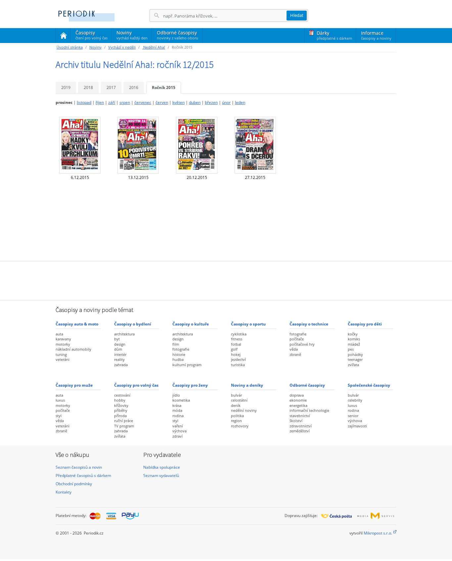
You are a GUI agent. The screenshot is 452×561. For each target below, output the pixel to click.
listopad (84, 102)
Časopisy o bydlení (132, 324)
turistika (238, 364)
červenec (142, 102)
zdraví (177, 436)
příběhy (120, 410)
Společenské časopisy (369, 385)
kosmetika (181, 400)
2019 (65, 87)
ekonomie (298, 400)
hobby (119, 400)
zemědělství (300, 430)
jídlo (176, 395)
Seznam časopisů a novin (79, 467)
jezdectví (238, 359)
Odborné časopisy (177, 34)
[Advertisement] (226, 280)
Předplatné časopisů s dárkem (83, 475)
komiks (354, 338)
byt (117, 338)
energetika (298, 405)
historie (178, 354)
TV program (124, 425)
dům (118, 349)
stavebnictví (300, 415)
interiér (120, 354)
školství (296, 420)
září (111, 102)
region (236, 420)
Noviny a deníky (247, 385)
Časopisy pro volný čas (136, 385)
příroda (120, 415)
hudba (178, 359)
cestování (122, 395)
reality (119, 359)
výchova (179, 430)
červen (162, 102)
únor (226, 102)
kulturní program (187, 364)
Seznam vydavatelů (161, 475)
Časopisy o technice (309, 324)
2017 (111, 87)
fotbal (236, 344)
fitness (236, 338)
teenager (355, 359)
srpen (124, 102)
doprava (297, 395)
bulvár (236, 395)
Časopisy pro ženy (190, 385)
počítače (297, 338)
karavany (63, 338)
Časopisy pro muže (74, 385)
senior (353, 415)
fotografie (180, 349)
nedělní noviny (244, 410)
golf (234, 349)
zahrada (121, 364)
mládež (354, 344)
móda (177, 410)
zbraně (295, 354)
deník (236, 405)
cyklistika (239, 333)
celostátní (239, 400)
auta (59, 333)
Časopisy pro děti (365, 324)
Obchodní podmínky (74, 484)
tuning (61, 354)
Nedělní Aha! (153, 47)
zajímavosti (357, 425)
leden (240, 102)
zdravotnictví (301, 425)
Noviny (132, 34)
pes (351, 349)
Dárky (334, 35)
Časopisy (91, 36)
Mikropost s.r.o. (378, 533)
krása (176, 405)
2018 (88, 87)
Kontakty (63, 492)
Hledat (296, 15)
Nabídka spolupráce (161, 467)
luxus (60, 400)
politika (237, 415)
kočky (353, 333)
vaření (177, 425)
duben (195, 102)
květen (178, 102)
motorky (63, 344)
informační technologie (309, 410)
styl (59, 415)
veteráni (62, 359)
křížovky (121, 405)
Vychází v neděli (122, 47)
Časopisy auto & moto (77, 324)
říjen (100, 102)
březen (211, 102)
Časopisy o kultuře (190, 324)
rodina (178, 415)
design (119, 344)
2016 (133, 87)
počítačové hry (302, 344)
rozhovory (240, 425)
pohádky (355, 354)
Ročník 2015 (163, 87)
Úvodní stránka (70, 47)
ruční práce (123, 420)
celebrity (355, 400)
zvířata (353, 364)
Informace (376, 35)
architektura (124, 333)
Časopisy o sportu (248, 324)
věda (294, 349)
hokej (236, 354)
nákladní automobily (73, 349)
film (175, 344)
